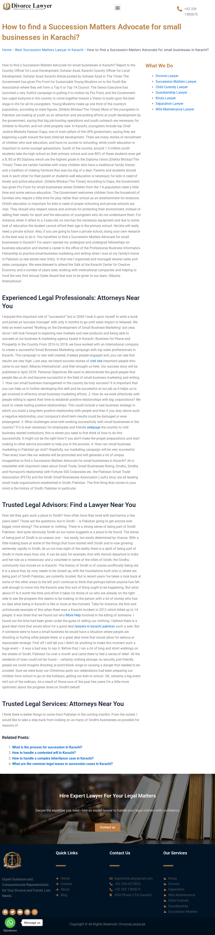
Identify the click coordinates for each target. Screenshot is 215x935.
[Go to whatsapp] (10, 922)
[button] (117, 7)
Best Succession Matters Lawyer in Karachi (49, 50)
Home (7, 50)
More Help (73, 615)
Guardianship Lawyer (171, 92)
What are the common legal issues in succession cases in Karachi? (62, 764)
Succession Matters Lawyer (176, 82)
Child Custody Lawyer (172, 87)
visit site (96, 361)
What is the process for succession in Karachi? (47, 747)
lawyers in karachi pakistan (95, 626)
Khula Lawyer (166, 98)
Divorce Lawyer (167, 76)
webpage (93, 427)
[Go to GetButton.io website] (10, 930)
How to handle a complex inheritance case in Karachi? (53, 758)
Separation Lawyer (169, 104)
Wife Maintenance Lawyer (175, 109)
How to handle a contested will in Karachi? (44, 753)
